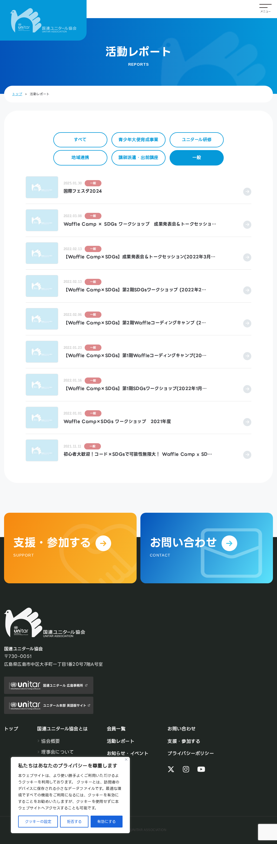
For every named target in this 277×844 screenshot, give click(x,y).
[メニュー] (265, 9)
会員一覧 (116, 729)
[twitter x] (170, 769)
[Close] (126, 759)
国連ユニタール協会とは (62, 729)
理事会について (57, 752)
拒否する (74, 822)
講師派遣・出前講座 (138, 157)
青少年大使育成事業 (138, 139)
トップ (17, 94)
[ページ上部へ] (262, 807)
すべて (80, 139)
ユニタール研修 (197, 139)
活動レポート (120, 741)
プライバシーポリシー (190, 753)
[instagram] (186, 769)
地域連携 (80, 157)
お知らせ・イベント (128, 753)
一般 (196, 157)
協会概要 (50, 741)
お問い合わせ (181, 729)
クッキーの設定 (38, 822)
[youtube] (201, 769)
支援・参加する (183, 741)
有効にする (106, 822)
